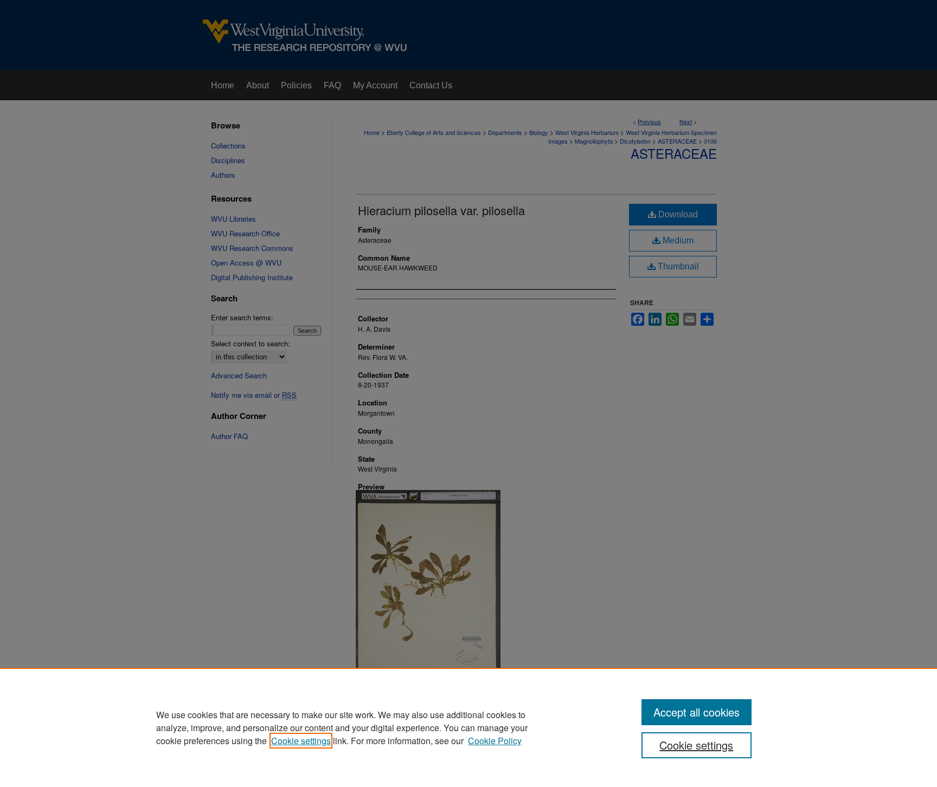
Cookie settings (301, 740)
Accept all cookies (696, 712)
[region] (468, 727)
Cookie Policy (495, 740)
